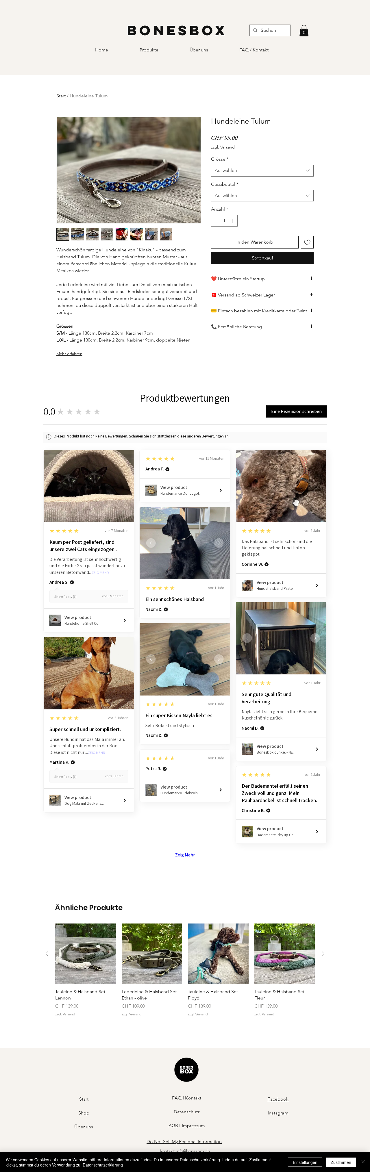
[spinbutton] (224, 220)
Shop (84, 1113)
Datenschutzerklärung (103, 1165)
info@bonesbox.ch (193, 1151)
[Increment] (233, 220)
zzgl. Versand (223, 147)
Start (61, 96)
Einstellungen (305, 1162)
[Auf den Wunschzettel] (307, 242)
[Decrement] (216, 220)
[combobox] (262, 170)
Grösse (220, 159)
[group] (185, 973)
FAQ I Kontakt (186, 1098)
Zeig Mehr (100, 573)
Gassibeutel (224, 184)
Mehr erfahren (69, 353)
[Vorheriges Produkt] (46, 953)
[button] (304, 30)
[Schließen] (363, 1162)
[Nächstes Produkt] (323, 953)
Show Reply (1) (65, 596)
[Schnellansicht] (85, 953)
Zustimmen (341, 1162)
